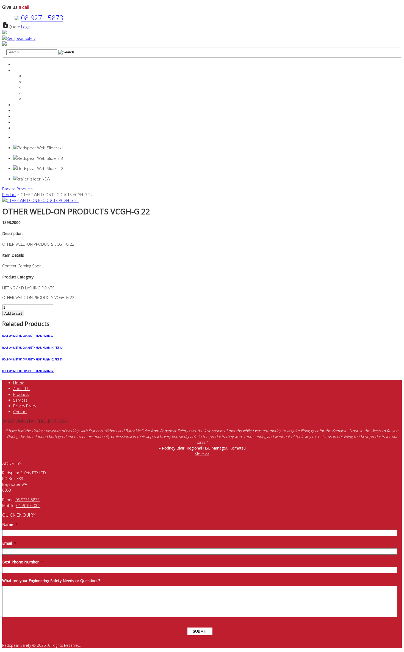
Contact (20, 122)
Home (18, 64)
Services (20, 105)
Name (10, 524)
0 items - (27, 137)
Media (29, 99)
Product (9, 194)
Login (26, 26)
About (18, 70)
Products (21, 110)
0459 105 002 (28, 505)
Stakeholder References (45, 93)
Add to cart (13, 313)
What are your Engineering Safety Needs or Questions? (51, 580)
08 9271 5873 (42, 17)
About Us (21, 388)
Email (9, 543)
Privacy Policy (24, 406)
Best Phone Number (22, 562)
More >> (202, 453)
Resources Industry (30, 116)
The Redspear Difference (46, 76)
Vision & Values (37, 87)
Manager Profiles (39, 81)
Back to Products (17, 188)
